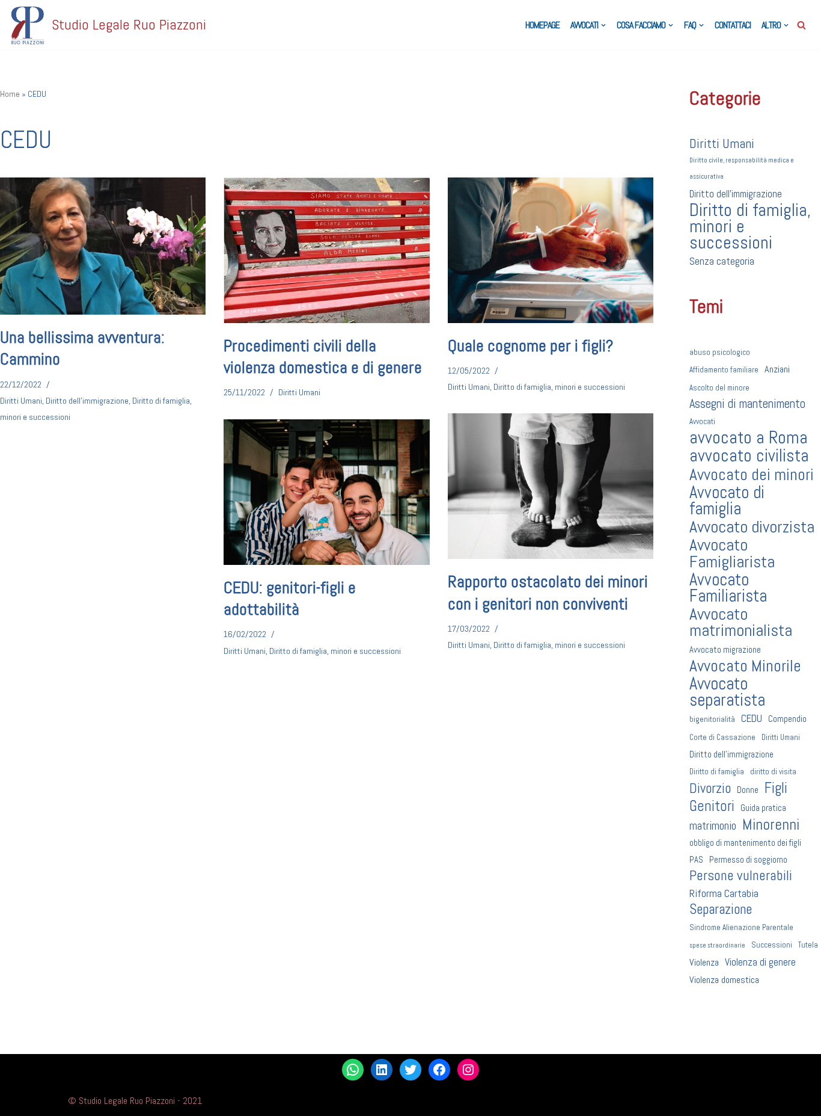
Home (10, 93)
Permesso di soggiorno (748, 859)
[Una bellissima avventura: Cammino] (103, 246)
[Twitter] (410, 1070)
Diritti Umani (21, 400)
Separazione (720, 909)
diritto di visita (773, 771)
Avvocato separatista (727, 692)
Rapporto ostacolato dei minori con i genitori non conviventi (548, 592)
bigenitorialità (712, 719)
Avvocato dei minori (751, 474)
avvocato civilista (749, 456)
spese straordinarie (717, 945)
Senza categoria (721, 261)
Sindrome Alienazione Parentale (741, 927)
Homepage (542, 25)
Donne (747, 789)
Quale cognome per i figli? (530, 345)
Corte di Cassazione (722, 737)
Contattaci (733, 25)
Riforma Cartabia (723, 893)
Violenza (704, 962)
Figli (776, 788)
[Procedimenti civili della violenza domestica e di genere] (326, 250)
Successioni (771, 945)
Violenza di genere (760, 962)
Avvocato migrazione (725, 649)
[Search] (801, 24)
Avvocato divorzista (751, 527)
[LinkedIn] (381, 1070)
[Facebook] (439, 1070)
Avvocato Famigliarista (732, 553)
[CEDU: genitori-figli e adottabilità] (326, 492)
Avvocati (702, 421)
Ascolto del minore (719, 388)
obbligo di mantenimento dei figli (745, 842)
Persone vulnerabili (740, 876)
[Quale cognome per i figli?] (550, 250)
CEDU (751, 718)
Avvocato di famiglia (727, 500)
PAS (696, 859)
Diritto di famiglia (716, 771)
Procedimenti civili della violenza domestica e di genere (323, 356)
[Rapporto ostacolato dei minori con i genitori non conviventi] (550, 486)
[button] (603, 25)
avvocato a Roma (748, 438)
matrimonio (712, 825)
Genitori (711, 806)
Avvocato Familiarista (728, 588)
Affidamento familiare (723, 370)
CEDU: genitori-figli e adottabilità (290, 598)
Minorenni (770, 824)
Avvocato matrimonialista (740, 622)
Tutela (808, 945)
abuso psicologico (719, 352)
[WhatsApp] (353, 1070)
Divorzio (710, 788)
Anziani (777, 369)
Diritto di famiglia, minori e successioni (559, 386)
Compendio (787, 718)
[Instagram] (468, 1070)
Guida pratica (763, 807)
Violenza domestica (724, 979)
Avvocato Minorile (745, 666)
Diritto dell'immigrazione (87, 400)
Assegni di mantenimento (747, 404)
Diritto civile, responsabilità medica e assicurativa (741, 168)
